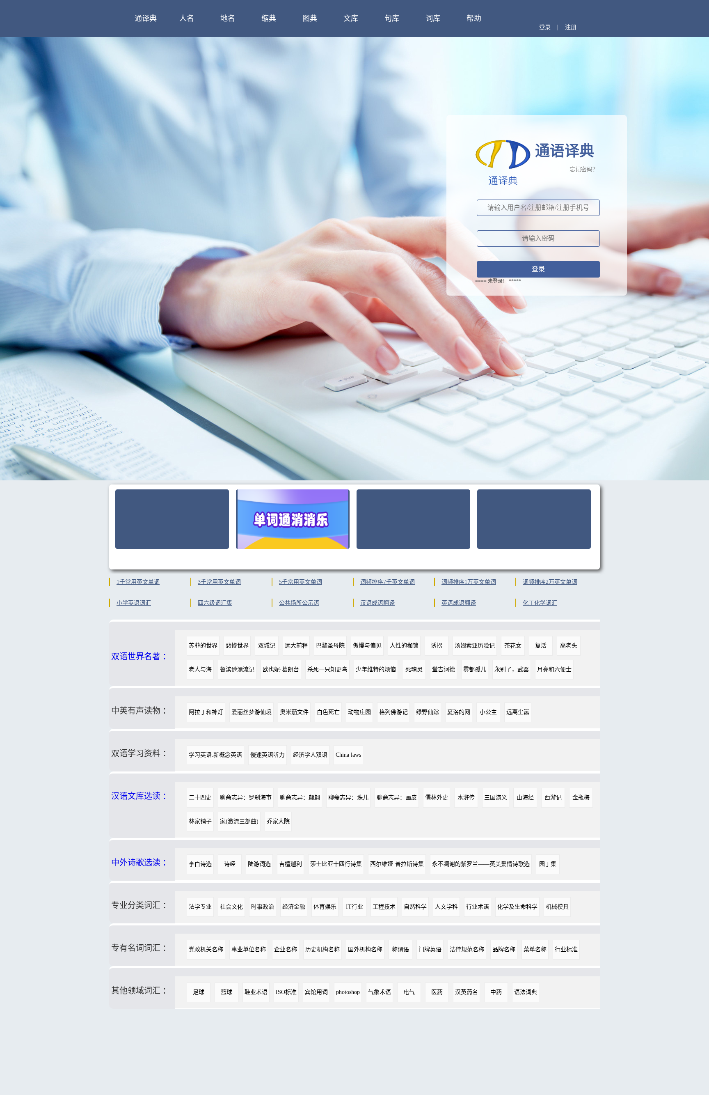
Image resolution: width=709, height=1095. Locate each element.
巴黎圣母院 (330, 646)
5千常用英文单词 (300, 582)
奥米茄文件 (294, 712)
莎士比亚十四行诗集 (336, 864)
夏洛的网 (458, 712)
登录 (545, 27)
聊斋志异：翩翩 (300, 797)
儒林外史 (436, 797)
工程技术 (384, 907)
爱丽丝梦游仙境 (251, 712)
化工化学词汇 (540, 603)
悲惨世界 (237, 646)
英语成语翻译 (458, 603)
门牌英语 (430, 949)
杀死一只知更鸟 (327, 669)
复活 (541, 646)
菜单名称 (535, 949)
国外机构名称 (365, 949)
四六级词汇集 (215, 603)
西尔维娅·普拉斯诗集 (397, 864)
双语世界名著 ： (141, 656)
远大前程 (296, 646)
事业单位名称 (248, 949)
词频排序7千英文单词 (387, 582)
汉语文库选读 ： (141, 796)
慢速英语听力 (267, 755)
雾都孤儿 (474, 669)
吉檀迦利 (290, 864)
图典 (309, 18)
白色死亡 (328, 712)
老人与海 (200, 669)
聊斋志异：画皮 (397, 797)
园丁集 (547, 864)
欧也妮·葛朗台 (281, 669)
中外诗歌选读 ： (141, 862)
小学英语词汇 (134, 603)
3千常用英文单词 (219, 582)
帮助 (474, 18)
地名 (227, 18)
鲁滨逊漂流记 (237, 669)
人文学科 (446, 907)
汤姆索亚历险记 (475, 646)
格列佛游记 (393, 712)
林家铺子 (200, 821)
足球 (198, 992)
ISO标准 (286, 992)
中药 (496, 992)
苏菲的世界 (203, 646)
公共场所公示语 (299, 603)
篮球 (226, 992)
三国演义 (495, 797)
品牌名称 (503, 949)
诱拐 (436, 646)
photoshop (348, 992)
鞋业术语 (256, 992)
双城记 (266, 646)
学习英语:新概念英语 (215, 755)
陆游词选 (259, 864)
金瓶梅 (581, 797)
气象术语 (379, 992)
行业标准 (566, 949)
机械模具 (557, 907)
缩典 (268, 18)
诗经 (230, 864)
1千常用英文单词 (138, 582)
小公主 (488, 712)
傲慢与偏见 (367, 646)
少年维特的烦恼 (376, 669)
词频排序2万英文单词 (550, 582)
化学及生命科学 (517, 907)
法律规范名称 (467, 949)
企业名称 (285, 949)
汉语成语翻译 (377, 603)
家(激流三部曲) (239, 821)
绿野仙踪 (427, 712)
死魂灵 (414, 669)
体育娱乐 (324, 907)
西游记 (553, 797)
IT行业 (354, 907)
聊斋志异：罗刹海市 (246, 797)
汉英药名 (466, 992)
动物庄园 (359, 712)
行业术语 (477, 907)
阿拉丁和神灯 (206, 712)
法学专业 (200, 907)
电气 (409, 992)
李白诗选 (200, 864)
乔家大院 (278, 821)
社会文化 (231, 907)
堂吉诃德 (443, 669)
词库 (432, 18)
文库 (350, 18)
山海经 (525, 797)
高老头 (568, 646)
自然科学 (415, 907)
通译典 (146, 18)
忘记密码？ (583, 169)
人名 (186, 18)
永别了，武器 (511, 669)
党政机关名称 (206, 949)
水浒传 (466, 797)
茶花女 (512, 646)
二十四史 (200, 797)
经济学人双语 (310, 755)
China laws (348, 755)
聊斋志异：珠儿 (348, 797)
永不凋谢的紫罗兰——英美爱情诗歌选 (481, 864)
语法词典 (525, 992)
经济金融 (293, 907)
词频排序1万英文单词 (468, 582)
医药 (437, 992)
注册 (570, 27)
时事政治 (262, 907)
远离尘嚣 (517, 712)
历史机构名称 (322, 949)
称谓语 (400, 949)
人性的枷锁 (404, 646)
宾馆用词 (316, 992)
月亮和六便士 (554, 669)
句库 (391, 18)
